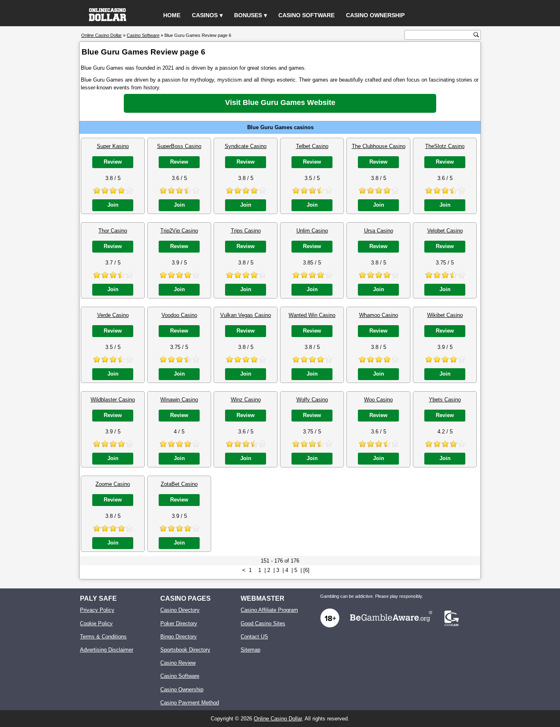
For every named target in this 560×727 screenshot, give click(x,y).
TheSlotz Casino (444, 146)
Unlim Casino (312, 231)
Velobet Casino (445, 231)
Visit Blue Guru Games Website (280, 102)
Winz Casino (246, 400)
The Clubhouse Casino (378, 146)
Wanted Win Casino (312, 315)
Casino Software (306, 15)
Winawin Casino (179, 400)
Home (171, 15)
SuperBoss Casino (179, 146)
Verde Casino (113, 315)
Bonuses (248, 15)
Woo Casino (378, 400)
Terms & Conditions (103, 637)
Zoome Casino (113, 484)
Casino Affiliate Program (269, 610)
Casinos (205, 15)
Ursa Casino (378, 231)
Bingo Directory (178, 637)
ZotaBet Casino (179, 484)
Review (113, 162)
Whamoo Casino (378, 315)
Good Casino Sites (263, 623)
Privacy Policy (97, 610)
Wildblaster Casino (113, 400)
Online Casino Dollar (278, 719)
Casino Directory (180, 610)
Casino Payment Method (189, 703)
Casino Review (178, 663)
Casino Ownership (375, 15)
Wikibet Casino (445, 315)
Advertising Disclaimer (106, 650)
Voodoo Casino (179, 315)
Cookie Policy (96, 623)
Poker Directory (178, 623)
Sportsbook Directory (185, 650)
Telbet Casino (312, 146)
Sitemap (250, 650)
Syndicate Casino (245, 146)
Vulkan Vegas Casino (245, 315)
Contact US (254, 637)
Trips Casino (246, 231)
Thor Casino (112, 231)
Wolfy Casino (312, 400)
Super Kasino (113, 146)
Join (112, 205)
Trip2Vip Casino (179, 231)
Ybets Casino (445, 400)
